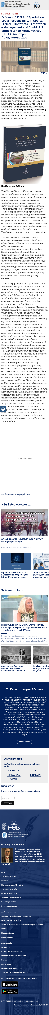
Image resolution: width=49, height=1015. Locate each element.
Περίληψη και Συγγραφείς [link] (13, 494)
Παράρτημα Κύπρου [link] (14, 844)
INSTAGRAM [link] (14, 774)
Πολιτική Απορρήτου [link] (22, 1005)
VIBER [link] (13, 779)
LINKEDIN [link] (35, 774)
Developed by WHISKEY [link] (39, 1005)
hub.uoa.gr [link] (32, 978)
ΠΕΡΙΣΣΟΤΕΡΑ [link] (24, 742)
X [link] (35, 770)
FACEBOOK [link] (14, 770)
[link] (3, 409)
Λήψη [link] (28, 494)
